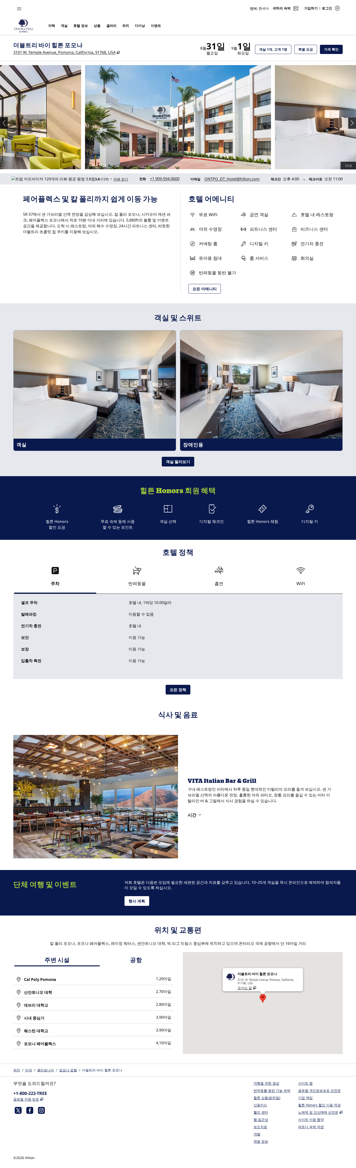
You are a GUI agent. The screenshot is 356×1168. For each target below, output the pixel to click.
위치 (16, 1070)
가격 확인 (333, 49)
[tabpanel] (178, 636)
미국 (28, 1070)
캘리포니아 (45, 1070)
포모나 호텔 (68, 1070)
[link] (164, 178)
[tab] (55, 578)
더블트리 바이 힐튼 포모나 (102, 1070)
